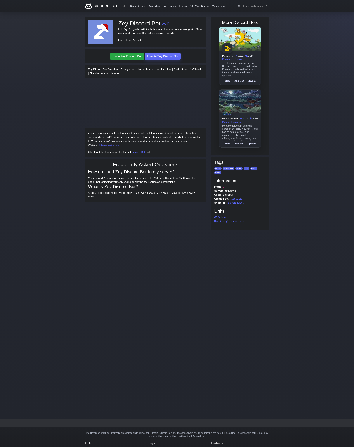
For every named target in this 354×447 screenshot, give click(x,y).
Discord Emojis (178, 6)
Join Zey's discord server (232, 221)
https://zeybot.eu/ (109, 144)
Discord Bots (137, 6)
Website (222, 217)
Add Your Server (199, 6)
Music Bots (218, 6)
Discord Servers (157, 6)
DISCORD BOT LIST (109, 6)
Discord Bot (138, 151)
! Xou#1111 (236, 198)
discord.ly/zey (236, 202)
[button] (255, 6)
